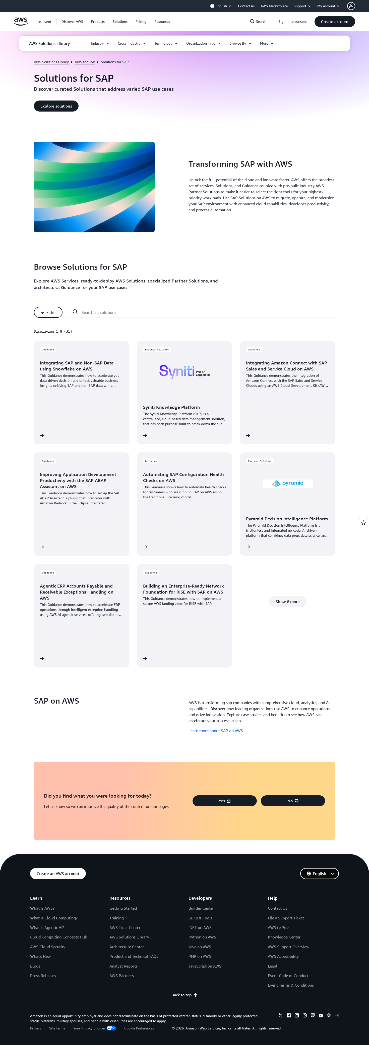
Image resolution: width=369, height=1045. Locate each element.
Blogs (35, 966)
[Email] (337, 1016)
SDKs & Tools (200, 917)
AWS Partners (121, 975)
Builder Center (201, 908)
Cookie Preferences (139, 1028)
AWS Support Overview (288, 946)
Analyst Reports (123, 966)
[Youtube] (321, 1016)
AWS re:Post (279, 927)
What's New (40, 956)
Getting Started (123, 908)
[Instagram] (305, 1016)
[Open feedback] (363, 522)
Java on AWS (200, 946)
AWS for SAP (85, 62)
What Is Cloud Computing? (54, 917)
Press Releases (43, 975)
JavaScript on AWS (205, 966)
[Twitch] (313, 1016)
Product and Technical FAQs (133, 956)
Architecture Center (126, 946)
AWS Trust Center (125, 927)
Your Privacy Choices (89, 1028)
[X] (281, 1016)
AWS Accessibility (283, 956)
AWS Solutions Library (51, 62)
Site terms (57, 1028)
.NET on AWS (200, 927)
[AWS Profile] (351, 6)
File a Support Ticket (286, 917)
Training (116, 917)
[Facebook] (289, 1016)
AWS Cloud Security (47, 946)
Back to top (181, 994)
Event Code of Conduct (288, 975)
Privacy (35, 1028)
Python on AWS (202, 936)
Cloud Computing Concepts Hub (58, 936)
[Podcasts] (329, 1016)
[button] (72, 21)
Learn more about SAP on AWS (216, 730)
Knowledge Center (284, 936)
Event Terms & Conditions (291, 985)
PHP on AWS (200, 956)
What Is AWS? (42, 908)
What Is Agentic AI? (47, 927)
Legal (272, 966)
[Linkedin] (297, 1016)
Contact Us (277, 908)
